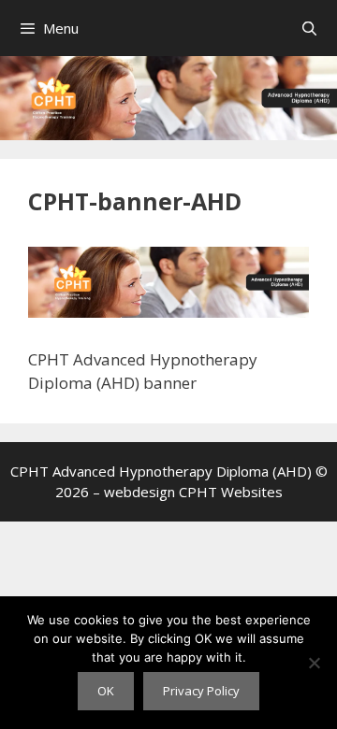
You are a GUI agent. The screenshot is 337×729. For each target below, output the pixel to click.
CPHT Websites (231, 491)
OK (105, 690)
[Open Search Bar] (309, 28)
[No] (313, 662)
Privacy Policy (201, 690)
